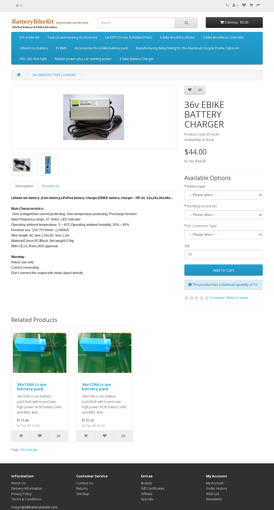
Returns (82, 488)
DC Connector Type (202, 226)
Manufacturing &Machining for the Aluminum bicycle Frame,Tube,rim (187, 48)
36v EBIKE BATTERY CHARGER (54, 75)
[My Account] (236, 5)
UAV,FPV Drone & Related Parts (128, 37)
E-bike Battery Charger (137, 59)
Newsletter (214, 499)
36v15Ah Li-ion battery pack (31, 387)
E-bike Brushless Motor (177, 37)
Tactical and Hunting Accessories (72, 37)
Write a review (237, 297)
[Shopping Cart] (251, 5)
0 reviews (217, 297)
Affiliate (147, 494)
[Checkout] (258, 5)
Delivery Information (26, 488)
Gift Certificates (152, 488)
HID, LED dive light (33, 59)
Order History (216, 488)
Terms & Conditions (26, 499)
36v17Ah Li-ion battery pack (96, 387)
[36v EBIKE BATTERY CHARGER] (93, 117)
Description (24, 186)
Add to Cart (223, 270)
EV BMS (61, 48)
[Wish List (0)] (244, 5)
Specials (147, 499)
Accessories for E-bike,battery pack (101, 48)
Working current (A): (202, 206)
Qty (187, 245)
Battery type (196, 186)
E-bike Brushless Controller (223, 37)
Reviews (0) (50, 186)
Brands (146, 483)
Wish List (212, 494)
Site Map (82, 494)
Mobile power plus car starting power (83, 59)
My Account (214, 483)
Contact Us (84, 483)
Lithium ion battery (34, 48)
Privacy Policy (21, 494)
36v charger (29, 449)
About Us (18, 483)
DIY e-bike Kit (29, 37)
